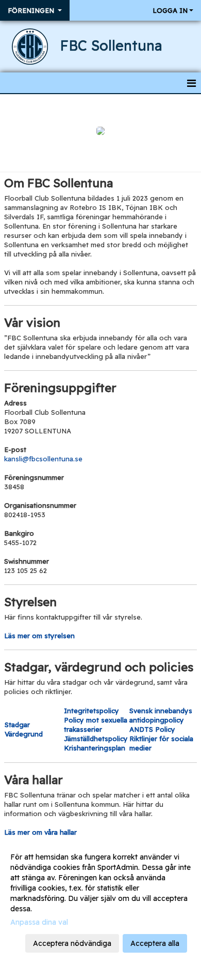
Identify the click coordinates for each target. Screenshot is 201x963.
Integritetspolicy (91, 710)
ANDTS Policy (152, 729)
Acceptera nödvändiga (72, 943)
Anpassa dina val (39, 922)
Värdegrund (24, 734)
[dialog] (100, 899)
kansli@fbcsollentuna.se (43, 459)
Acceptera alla (154, 943)
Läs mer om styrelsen (39, 635)
